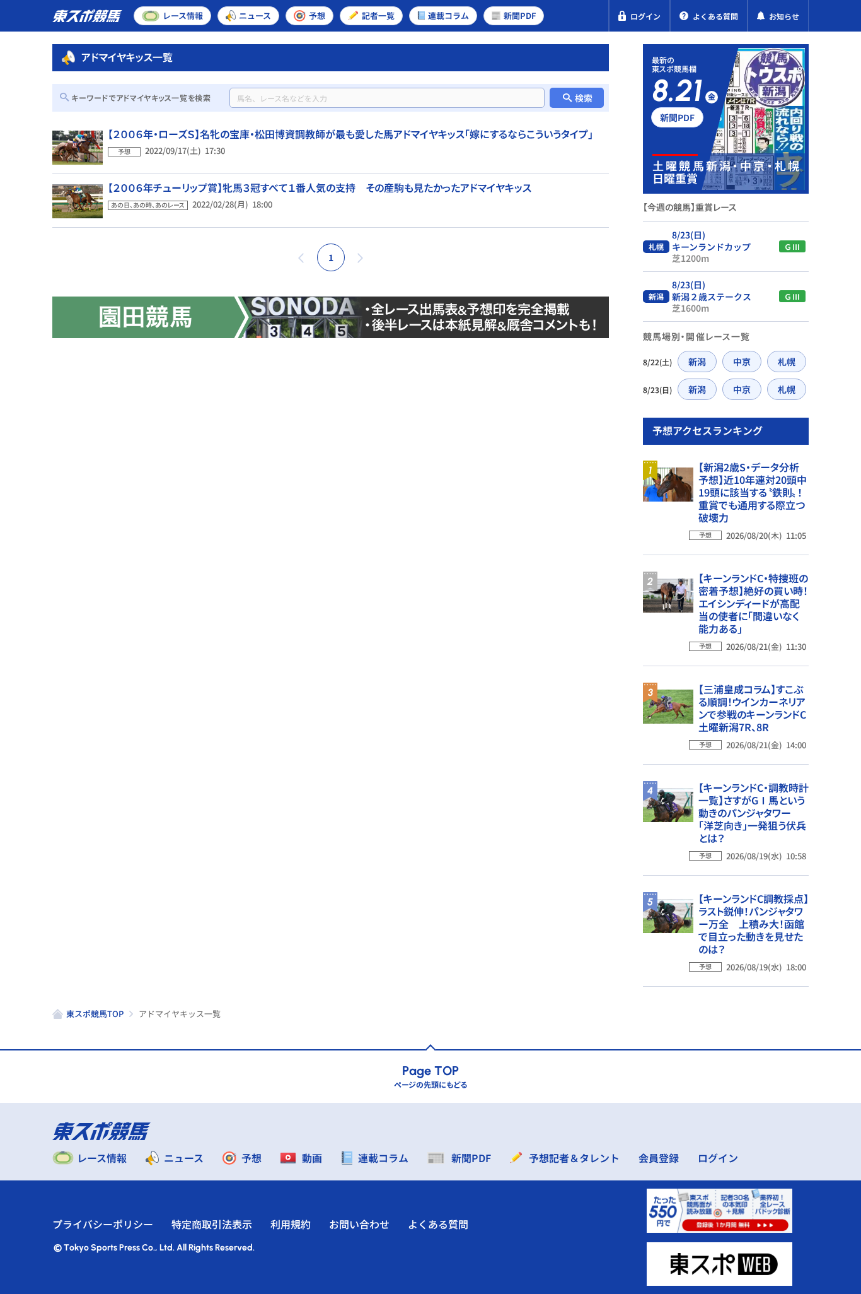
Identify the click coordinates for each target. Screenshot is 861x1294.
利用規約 (290, 1224)
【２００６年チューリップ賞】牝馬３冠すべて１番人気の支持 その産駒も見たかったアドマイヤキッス (319, 187)
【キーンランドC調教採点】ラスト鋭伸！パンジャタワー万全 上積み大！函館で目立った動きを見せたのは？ (753, 923)
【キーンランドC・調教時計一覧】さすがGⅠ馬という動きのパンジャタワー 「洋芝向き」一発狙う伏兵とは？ (753, 812)
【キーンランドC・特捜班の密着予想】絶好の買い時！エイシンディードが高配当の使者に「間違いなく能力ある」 (753, 603)
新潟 (697, 361)
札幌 (786, 361)
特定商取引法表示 (211, 1224)
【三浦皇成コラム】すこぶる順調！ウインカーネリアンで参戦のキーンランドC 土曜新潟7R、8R (757, 707)
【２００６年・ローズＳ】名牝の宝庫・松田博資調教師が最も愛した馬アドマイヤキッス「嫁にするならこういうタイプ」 (350, 133)
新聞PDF (677, 117)
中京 (742, 361)
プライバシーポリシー (102, 1224)
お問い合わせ (359, 1224)
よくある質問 (438, 1224)
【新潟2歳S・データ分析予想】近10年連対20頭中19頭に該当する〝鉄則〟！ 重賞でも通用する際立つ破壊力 (755, 492)
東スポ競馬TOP (95, 1013)
